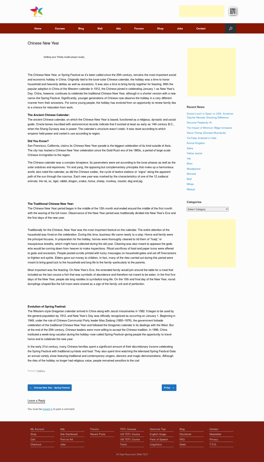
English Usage (158, 434)
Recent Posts (98, 434)
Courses (60, 28)
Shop (160, 28)
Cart (33, 439)
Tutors (123, 444)
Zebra (190, 148)
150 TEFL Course (130, 439)
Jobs (180, 28)
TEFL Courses (128, 429)
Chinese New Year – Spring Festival (50, 387)
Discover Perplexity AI (199, 122)
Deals (183, 444)
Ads (118, 28)
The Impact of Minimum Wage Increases (209, 127)
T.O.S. (213, 444)
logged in (48, 409)
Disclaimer (185, 434)
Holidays (41, 370)
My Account (37, 429)
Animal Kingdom (196, 143)
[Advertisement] (201, 11)
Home (37, 28)
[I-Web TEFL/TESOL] (37, 11)
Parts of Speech (159, 439)
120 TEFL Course (130, 434)
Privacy (213, 439)
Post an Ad (66, 439)
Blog (81, 28)
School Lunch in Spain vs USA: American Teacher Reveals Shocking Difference (210, 115)
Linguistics (156, 444)
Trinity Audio (64, 57)
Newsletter (215, 434)
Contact (200, 28)
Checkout (36, 444)
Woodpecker (194, 169)
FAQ (182, 439)
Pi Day (169, 387)
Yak (189, 158)
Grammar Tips (158, 429)
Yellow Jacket (194, 153)
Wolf (189, 179)
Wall (100, 28)
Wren (189, 163)
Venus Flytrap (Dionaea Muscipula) (206, 133)
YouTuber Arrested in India (201, 138)
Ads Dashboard (68, 434)
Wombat (191, 174)
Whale (190, 184)
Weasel (191, 189)
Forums (139, 28)
